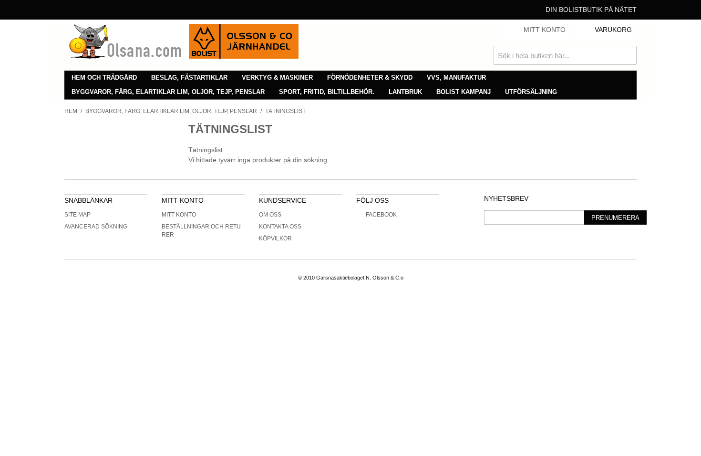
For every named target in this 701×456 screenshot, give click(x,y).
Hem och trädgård (104, 77)
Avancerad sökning (95, 226)
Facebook (381, 214)
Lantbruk (405, 91)
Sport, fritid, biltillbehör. (326, 91)
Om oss (270, 214)
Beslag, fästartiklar (189, 77)
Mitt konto (179, 214)
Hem (70, 111)
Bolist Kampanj (463, 91)
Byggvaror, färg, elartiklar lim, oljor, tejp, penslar (168, 91)
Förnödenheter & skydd (369, 77)
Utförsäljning (531, 91)
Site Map (77, 214)
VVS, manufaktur (456, 77)
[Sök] (627, 55)
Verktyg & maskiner (277, 77)
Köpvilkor (275, 238)
